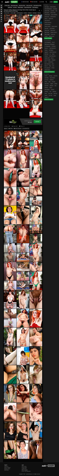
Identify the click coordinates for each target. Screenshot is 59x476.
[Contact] (1, 21)
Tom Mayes (51, 50)
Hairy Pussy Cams (14, 5)
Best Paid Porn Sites (37, 5)
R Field (53, 67)
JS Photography (47, 46)
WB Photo (46, 54)
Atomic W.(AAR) (47, 60)
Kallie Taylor (47, 32)
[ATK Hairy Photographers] (1, 11)
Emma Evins (47, 16)
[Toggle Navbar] (2, 2)
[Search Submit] (46, 2)
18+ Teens (46, 79)
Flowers (46, 50)
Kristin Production (53, 52)
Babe (49, 81)
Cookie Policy (24, 468)
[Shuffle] (39, 10)
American (12, 12)
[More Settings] (41, 10)
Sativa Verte (52, 30)
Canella (46, 36)
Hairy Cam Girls (29, 5)
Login (51, 1)
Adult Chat (10, 7)
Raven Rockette (54, 14)
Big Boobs (46, 85)
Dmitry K (46, 56)
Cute (55, 85)
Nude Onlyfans (33, 1)
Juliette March (47, 14)
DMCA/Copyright (25, 470)
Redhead (29, 12)
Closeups (50, 75)
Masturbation (47, 89)
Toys (50, 91)
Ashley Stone (50, 61)
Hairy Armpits (52, 77)
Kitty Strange (47, 34)
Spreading (46, 77)
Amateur (52, 89)
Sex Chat (15, 7)
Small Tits (55, 75)
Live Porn (42, 1)
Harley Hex (53, 34)
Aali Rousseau (53, 16)
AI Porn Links (7, 5)
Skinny (46, 81)
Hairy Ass (55, 93)
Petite (46, 93)
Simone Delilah (53, 6)
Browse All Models (48, 38)
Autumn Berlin (54, 26)
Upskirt (46, 95)
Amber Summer (47, 26)
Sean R (53, 42)
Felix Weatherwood (48, 8)
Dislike (11, 128)
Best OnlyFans (35, 7)
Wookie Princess (54, 32)
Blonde (56, 83)
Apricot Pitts (47, 10)
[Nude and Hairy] (11, 2)
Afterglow (53, 60)
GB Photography (20, 12)
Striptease (52, 79)
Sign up (55, 1)
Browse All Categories (49, 99)
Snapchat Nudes (25, 1)
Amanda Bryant (47, 24)
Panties (46, 75)
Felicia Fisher (6, 12)
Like (6, 128)
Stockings (34, 12)
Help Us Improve (7, 467)
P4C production (47, 67)
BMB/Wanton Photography (49, 44)
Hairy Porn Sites (22, 5)
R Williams (54, 46)
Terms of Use (24, 466)
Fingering (54, 91)
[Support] (1, 19)
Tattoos (39, 12)
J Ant (53, 65)
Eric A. (46, 61)
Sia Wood (52, 10)
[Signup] (1, 17)
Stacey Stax (47, 30)
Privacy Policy (24, 467)
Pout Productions (52, 56)
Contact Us (6, 466)
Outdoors (46, 91)
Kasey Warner (47, 20)
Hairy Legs (50, 93)
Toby (50, 65)
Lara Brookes (52, 28)
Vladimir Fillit (47, 58)
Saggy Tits (46, 97)
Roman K (46, 48)
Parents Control (7, 468)
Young (55, 95)
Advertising (6, 470)
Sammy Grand (51, 36)
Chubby (25, 12)
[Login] (1, 15)
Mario (53, 54)
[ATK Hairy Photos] (1, 6)
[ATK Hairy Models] (1, 10)
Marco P (46, 65)
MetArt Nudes (20, 7)
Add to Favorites (18, 128)
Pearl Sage (47, 6)
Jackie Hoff (51, 18)
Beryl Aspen (47, 12)
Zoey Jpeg (55, 8)
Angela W (46, 52)
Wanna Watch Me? (27, 7)
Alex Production (47, 63)
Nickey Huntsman (48, 22)
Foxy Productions (52, 48)
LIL (50, 54)
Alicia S (52, 58)
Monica (46, 18)
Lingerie (51, 83)
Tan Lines (50, 95)
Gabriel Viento (47, 69)
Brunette (53, 81)
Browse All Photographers (49, 71)
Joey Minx (46, 28)
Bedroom (51, 85)
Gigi (56, 10)
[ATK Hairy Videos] (1, 8)
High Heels (47, 83)
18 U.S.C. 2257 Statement (26, 471)
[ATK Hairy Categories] (1, 13)
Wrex (53, 63)
